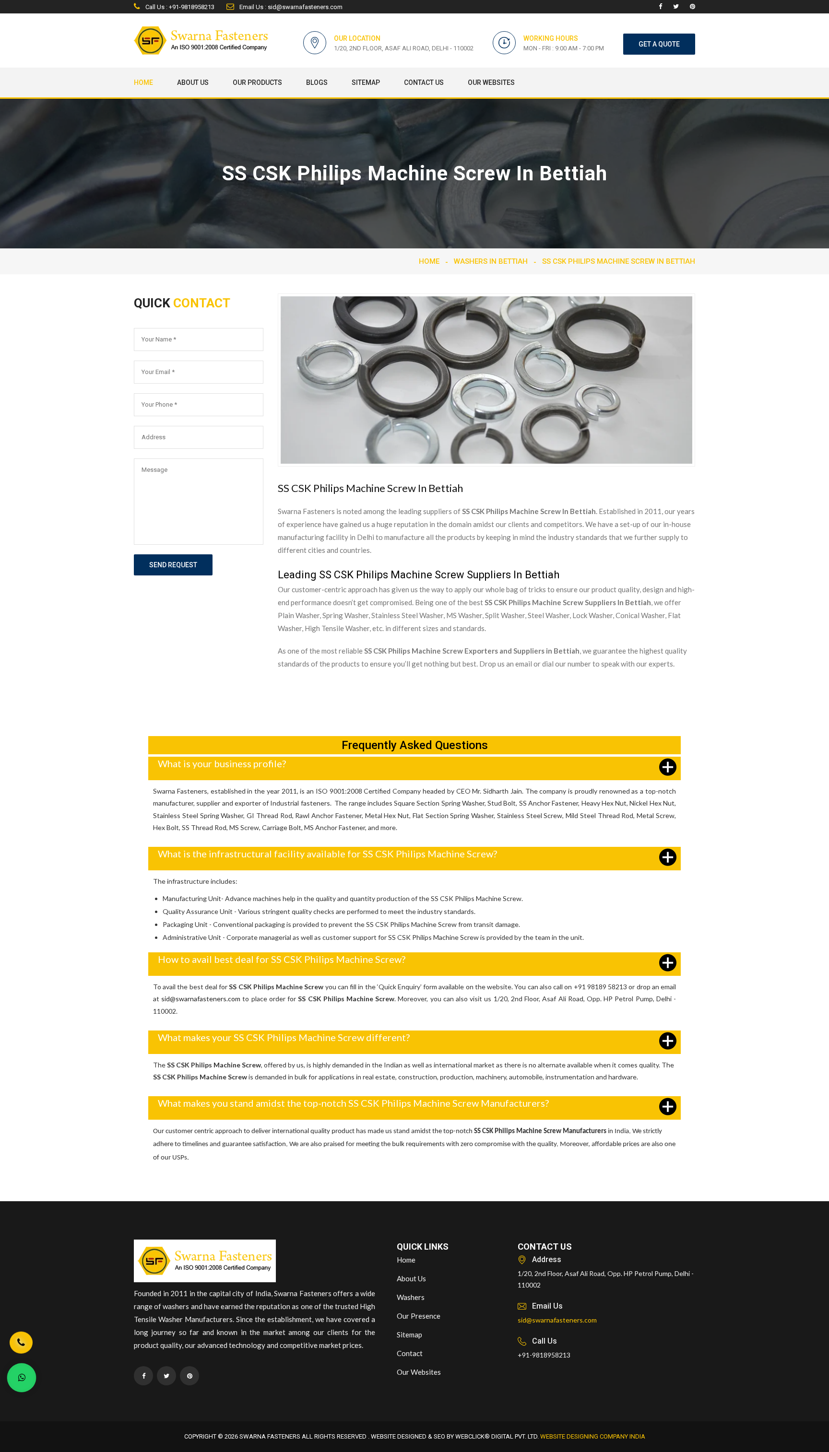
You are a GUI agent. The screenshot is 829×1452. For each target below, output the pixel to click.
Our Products (257, 82)
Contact (410, 1353)
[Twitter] (676, 6)
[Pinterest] (692, 6)
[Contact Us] (21, 1343)
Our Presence (418, 1315)
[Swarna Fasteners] (205, 1262)
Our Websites (491, 82)
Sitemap (366, 82)
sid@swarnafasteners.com (200, 999)
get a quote (659, 44)
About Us (193, 82)
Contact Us (424, 82)
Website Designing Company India (592, 1436)
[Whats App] (22, 1378)
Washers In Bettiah (491, 261)
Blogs (317, 82)
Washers (411, 1297)
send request (173, 565)
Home (143, 82)
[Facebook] (660, 6)
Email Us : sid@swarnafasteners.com (290, 7)
